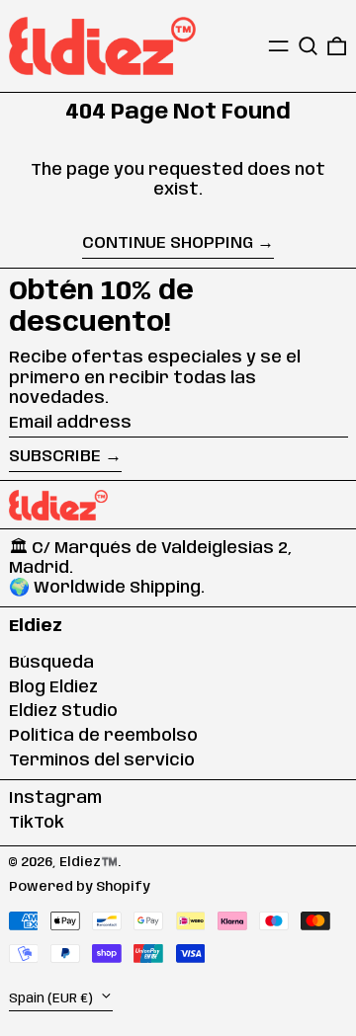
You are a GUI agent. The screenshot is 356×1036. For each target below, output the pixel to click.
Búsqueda (51, 663)
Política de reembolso (103, 736)
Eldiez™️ (88, 862)
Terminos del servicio (102, 760)
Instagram (55, 798)
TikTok (36, 823)
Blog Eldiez (53, 687)
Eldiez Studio (63, 711)
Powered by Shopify (79, 887)
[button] (308, 45)
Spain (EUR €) (52, 997)
